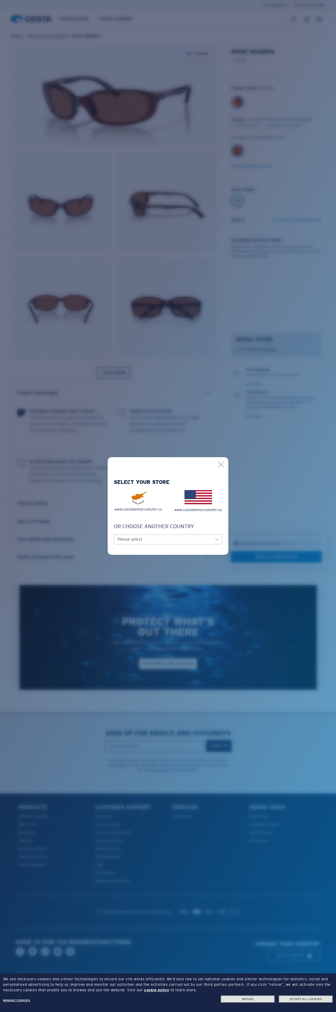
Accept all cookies (306, 999)
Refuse (248, 999)
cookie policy (156, 990)
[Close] (221, 464)
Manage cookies (16, 1000)
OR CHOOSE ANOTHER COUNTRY (154, 526)
